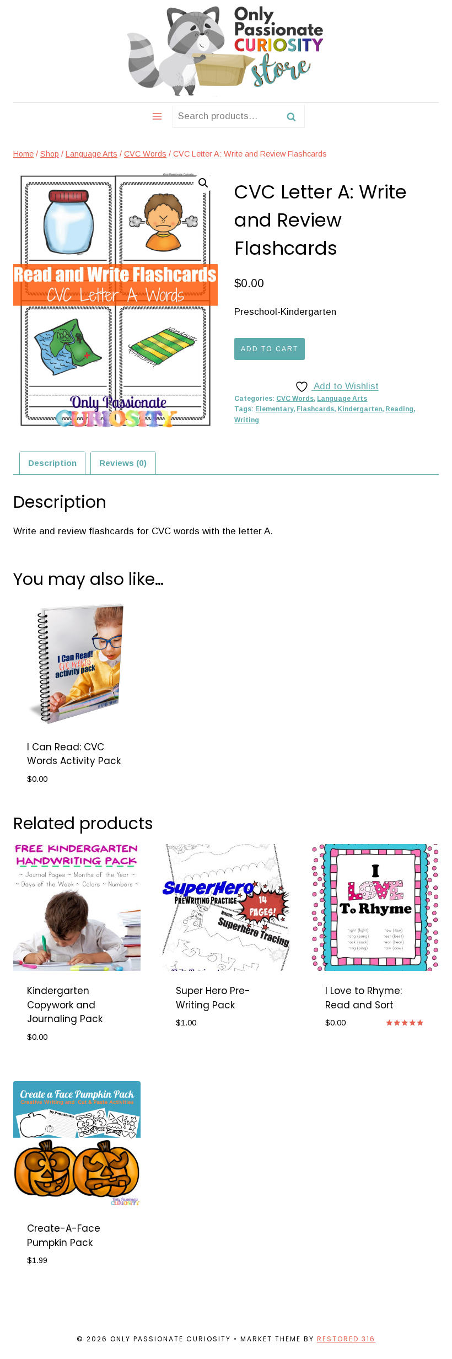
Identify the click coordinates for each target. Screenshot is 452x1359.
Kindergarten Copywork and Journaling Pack (65, 1004)
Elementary (274, 409)
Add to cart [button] (205, 1056)
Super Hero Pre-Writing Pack (213, 998)
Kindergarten (359, 409)
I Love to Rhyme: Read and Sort (363, 998)
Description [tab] (52, 463)
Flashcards (315, 409)
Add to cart (269, 349)
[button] (203, 183)
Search (294, 116)
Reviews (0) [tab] (123, 463)
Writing (246, 420)
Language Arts (342, 398)
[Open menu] (157, 116)
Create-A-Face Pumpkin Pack (63, 1235)
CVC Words (295, 398)
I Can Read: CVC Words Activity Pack (74, 754)
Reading (399, 409)
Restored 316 (346, 1339)
